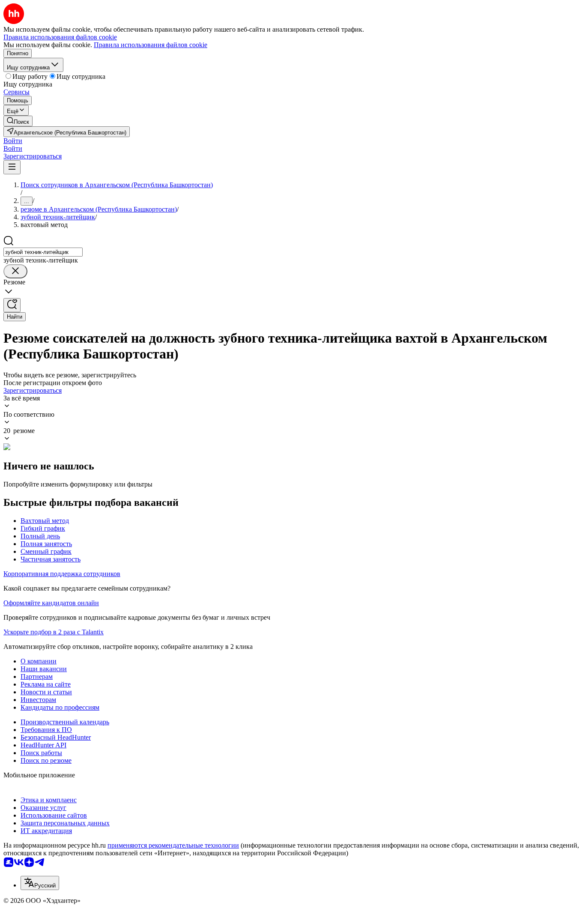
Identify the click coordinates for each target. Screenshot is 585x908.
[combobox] (43, 252)
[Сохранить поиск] (12, 305)
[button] (12, 140)
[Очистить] (15, 271)
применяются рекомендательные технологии (173, 845)
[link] (18, 121)
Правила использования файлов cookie (150, 44)
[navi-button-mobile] (12, 167)
